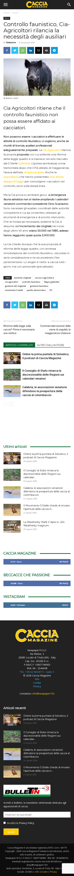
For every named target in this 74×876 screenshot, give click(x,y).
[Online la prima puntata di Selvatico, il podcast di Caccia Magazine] (12, 358)
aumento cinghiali (22, 277)
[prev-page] (5, 404)
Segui (65, 605)
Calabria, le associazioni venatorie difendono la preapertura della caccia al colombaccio (44, 391)
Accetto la (12, 823)
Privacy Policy (26, 823)
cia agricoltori (11, 282)
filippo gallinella (51, 282)
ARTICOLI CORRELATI (19, 345)
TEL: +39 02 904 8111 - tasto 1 (37, 672)
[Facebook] (6, 50)
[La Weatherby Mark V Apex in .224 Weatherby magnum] (12, 526)
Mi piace (64, 561)
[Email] (38, 50)
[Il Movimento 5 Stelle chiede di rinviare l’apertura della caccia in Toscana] (12, 510)
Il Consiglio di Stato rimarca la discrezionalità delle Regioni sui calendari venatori (43, 374)
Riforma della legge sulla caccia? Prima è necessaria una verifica (19, 329)
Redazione (11, 42)
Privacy (37, 686)
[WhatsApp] (22, 50)
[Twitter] (14, 50)
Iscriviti (11, 832)
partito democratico (36, 290)
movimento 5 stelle (14, 290)
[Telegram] (54, 50)
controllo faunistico (31, 282)
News (15, 12)
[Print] (46, 50)
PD (51, 290)
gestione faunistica (39, 286)
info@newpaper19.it (43, 693)
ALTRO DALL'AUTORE (50, 345)
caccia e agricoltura (44, 277)
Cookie (37, 682)
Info (37, 679)
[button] (5, 4)
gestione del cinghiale (15, 286)
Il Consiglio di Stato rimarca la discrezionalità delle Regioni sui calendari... (42, 474)
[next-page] (11, 404)
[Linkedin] (30, 50)
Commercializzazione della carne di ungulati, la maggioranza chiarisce (55, 329)
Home (6, 12)
